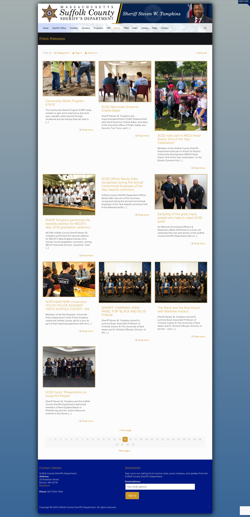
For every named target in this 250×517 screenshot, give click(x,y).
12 (109, 439)
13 (114, 439)
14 (119, 439)
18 (141, 439)
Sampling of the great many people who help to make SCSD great (180, 217)
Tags (77, 53)
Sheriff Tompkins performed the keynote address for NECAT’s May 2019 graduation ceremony (68, 223)
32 (127, 444)
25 (178, 439)
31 (122, 444)
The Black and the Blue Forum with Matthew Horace (179, 309)
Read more (87, 129)
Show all (202, 53)
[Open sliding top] (246, 3)
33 (133, 444)
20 (151, 439)
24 (173, 439)
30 (117, 444)
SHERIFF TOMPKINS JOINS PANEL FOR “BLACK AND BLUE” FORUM (124, 311)
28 (194, 439)
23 (168, 439)
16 (130, 439)
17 (136, 439)
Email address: (132, 481)
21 (157, 439)
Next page (124, 450)
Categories (62, 53)
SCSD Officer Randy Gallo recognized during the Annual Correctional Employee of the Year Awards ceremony (122, 184)
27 (189, 439)
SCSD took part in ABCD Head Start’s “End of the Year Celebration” (179, 139)
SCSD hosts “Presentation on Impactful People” (66, 394)
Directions (44, 485)
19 (146, 439)
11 (104, 439)
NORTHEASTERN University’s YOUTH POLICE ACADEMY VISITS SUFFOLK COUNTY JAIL (68, 305)
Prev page (126, 430)
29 (200, 439)
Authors (91, 53)
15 (125, 439)
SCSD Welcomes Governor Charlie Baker (120, 108)
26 (184, 439)
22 (162, 439)
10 (98, 439)
